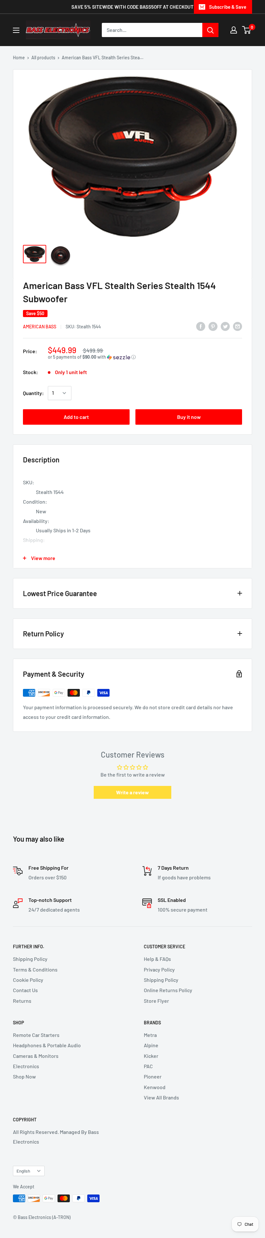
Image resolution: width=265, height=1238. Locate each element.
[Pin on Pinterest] (212, 326)
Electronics (26, 1066)
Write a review (132, 792)
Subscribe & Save (227, 7)
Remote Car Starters (36, 1035)
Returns (22, 1001)
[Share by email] (237, 326)
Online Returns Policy (168, 990)
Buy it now (189, 417)
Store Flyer (156, 1001)
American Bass (39, 326)
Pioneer (153, 1076)
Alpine (151, 1045)
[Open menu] (16, 30)
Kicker (151, 1056)
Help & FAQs (157, 959)
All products (43, 57)
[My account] (233, 30)
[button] (145, 357)
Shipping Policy (30, 959)
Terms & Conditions (35, 969)
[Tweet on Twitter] (225, 326)
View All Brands (161, 1097)
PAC (148, 1066)
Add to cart (76, 417)
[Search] (210, 30)
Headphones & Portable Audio (47, 1045)
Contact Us (25, 990)
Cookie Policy (28, 980)
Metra (150, 1035)
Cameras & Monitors (35, 1056)
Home (19, 57)
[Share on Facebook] (200, 326)
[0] (247, 30)
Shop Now (24, 1076)
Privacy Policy (159, 969)
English (23, 1171)
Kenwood (154, 1087)
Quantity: (33, 393)
